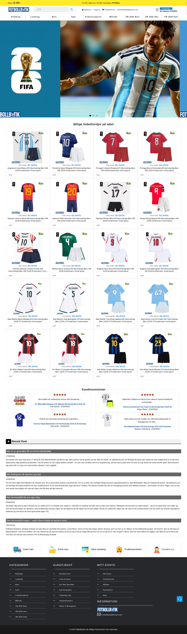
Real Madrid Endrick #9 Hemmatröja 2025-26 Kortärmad (147, 427)
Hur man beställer (66, 584)
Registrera (87, 10)
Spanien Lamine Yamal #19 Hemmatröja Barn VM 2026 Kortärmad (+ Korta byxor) (28, 219)
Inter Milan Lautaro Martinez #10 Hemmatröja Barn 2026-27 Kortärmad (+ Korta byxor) (115, 370)
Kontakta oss (168, 549)
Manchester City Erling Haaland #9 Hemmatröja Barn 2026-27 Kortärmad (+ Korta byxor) (115, 320)
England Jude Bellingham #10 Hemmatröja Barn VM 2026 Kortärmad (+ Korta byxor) (159, 270)
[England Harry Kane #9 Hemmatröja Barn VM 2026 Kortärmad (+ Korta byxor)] (115, 248)
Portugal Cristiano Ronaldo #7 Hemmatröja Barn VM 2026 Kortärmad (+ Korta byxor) (115, 169)
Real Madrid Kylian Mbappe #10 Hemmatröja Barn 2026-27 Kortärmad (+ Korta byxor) (28, 320)
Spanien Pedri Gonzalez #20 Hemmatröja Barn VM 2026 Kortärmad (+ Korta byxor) (71, 219)
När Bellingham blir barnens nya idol (24, 474)
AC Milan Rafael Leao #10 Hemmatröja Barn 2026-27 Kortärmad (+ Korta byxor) (28, 370)
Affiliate (106, 584)
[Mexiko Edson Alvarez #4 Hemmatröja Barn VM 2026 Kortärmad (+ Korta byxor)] (72, 248)
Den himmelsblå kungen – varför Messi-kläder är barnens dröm (37, 520)
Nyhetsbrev (108, 590)
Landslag (35, 17)
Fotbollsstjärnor (93, 17)
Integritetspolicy (66, 601)
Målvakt (113, 17)
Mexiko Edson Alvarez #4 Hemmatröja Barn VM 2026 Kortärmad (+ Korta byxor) (71, 270)
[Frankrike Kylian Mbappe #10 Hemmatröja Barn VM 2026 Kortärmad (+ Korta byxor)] (72, 147)
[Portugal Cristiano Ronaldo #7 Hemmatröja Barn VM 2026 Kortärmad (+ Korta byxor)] (115, 147)
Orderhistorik (108, 579)
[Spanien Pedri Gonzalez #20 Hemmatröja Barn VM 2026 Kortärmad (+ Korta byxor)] (72, 198)
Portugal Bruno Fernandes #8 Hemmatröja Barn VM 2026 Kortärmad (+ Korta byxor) (159, 169)
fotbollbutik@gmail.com (128, 10)
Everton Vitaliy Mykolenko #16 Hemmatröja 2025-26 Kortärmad (59, 424)
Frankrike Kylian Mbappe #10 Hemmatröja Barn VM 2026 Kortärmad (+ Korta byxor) (71, 169)
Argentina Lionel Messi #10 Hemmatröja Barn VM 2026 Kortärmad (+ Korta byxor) (28, 169)
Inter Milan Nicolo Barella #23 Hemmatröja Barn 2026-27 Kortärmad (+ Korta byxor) (159, 370)
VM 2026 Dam (171, 17)
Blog (105, 595)
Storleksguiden (65, 590)
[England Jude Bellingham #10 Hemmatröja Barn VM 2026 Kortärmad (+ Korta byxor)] (159, 248)
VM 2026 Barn (132, 17)
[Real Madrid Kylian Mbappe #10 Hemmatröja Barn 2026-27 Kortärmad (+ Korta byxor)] (28, 298)
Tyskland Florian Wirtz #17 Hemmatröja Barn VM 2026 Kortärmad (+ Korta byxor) (115, 219)
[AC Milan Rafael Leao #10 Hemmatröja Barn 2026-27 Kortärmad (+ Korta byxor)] (28, 349)
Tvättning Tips (65, 595)
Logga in (96, 10)
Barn (54, 17)
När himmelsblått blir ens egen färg (23, 497)
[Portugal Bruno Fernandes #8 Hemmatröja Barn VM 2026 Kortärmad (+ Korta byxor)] (159, 147)
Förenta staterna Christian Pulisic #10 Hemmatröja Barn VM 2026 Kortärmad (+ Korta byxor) (27, 271)
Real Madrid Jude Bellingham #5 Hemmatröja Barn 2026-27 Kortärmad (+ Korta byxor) (71, 320)
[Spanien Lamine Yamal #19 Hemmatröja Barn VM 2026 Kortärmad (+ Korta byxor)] (28, 198)
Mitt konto (107, 574)
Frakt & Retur (65, 579)
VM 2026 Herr (152, 17)
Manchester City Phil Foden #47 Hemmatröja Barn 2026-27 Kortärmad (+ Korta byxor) (159, 320)
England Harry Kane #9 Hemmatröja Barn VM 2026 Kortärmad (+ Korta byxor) (115, 270)
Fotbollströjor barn (102, 629)
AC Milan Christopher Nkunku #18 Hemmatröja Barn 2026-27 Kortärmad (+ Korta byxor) (71, 370)
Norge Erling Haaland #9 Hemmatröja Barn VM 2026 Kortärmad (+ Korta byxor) (159, 219)
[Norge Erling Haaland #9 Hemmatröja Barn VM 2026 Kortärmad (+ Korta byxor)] (159, 198)
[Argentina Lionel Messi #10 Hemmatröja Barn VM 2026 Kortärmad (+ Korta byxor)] (28, 147)
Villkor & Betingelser (67, 606)
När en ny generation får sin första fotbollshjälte (29, 451)
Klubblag (15, 17)
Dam (73, 17)
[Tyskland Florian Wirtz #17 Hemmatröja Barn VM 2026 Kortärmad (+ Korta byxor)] (115, 198)
